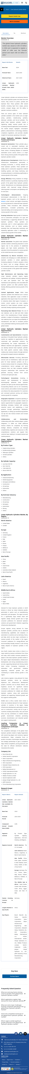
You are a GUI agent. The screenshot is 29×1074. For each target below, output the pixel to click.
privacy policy (5, 1062)
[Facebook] (16, 1033)
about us (11, 1064)
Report (7, 9)
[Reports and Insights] (6, 3)
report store (10, 1059)
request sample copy (14, 16)
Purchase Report (14, 976)
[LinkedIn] (20, 1033)
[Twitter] (25, 1033)
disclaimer (17, 1059)
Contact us (4, 1064)
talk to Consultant (14, 21)
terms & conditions (14, 1062)
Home (3, 1059)
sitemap (18, 1064)
